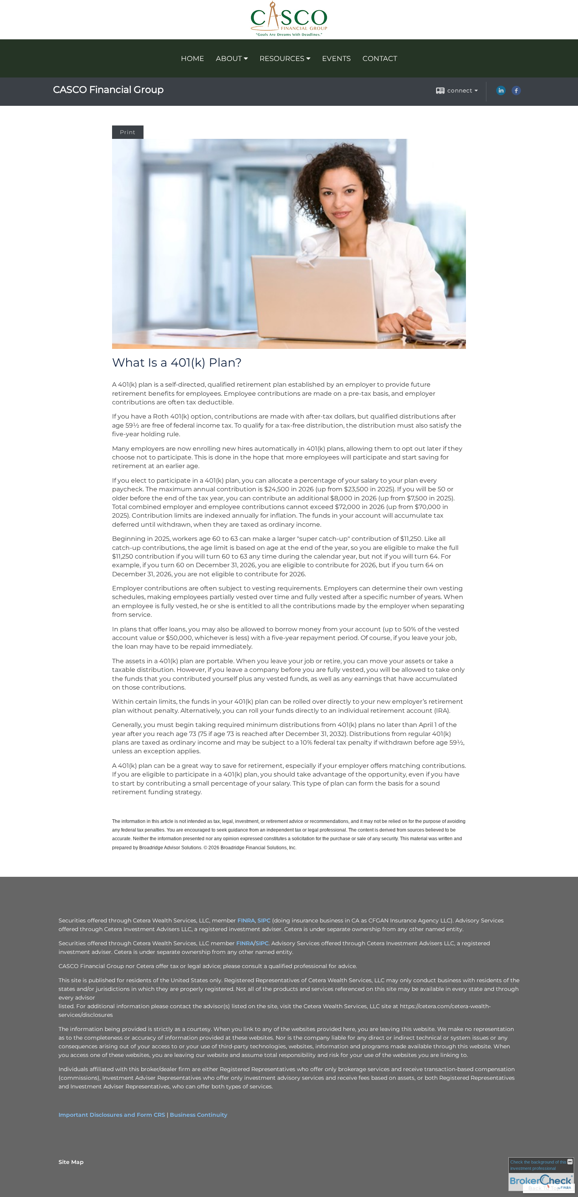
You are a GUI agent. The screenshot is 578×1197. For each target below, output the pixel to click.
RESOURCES (282, 58)
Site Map (71, 1162)
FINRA (246, 920)
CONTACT (380, 58)
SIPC (264, 920)
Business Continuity (198, 1114)
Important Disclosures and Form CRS (112, 1114)
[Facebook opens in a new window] (516, 93)
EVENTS (336, 58)
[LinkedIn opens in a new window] (501, 93)
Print (128, 132)
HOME (192, 58)
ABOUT (229, 58)
